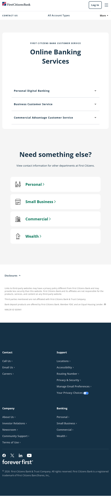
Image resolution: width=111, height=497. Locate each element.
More (103, 15)
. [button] (49, 476)
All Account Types (59, 15)
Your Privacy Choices (70, 392)
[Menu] (106, 5)
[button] (9, 367)
